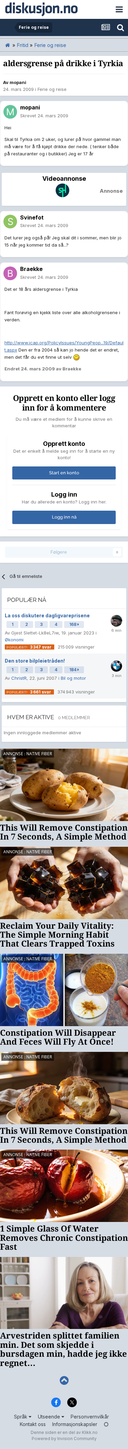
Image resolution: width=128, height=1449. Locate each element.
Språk (21, 1417)
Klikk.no (90, 1432)
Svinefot (32, 217)
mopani (18, 82)
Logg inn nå (64, 517)
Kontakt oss (33, 1424)
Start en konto (64, 472)
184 (73, 669)
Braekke (31, 268)
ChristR (19, 678)
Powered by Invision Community (64, 1438)
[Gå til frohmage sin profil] (116, 621)
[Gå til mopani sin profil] (10, 112)
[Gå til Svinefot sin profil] (10, 221)
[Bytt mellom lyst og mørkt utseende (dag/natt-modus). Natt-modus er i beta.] (106, 1424)
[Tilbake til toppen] (64, 1380)
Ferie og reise (52, 89)
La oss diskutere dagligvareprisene (47, 615)
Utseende (49, 1417)
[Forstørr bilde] (76, 357)
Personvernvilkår (90, 1417)
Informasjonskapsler (74, 1424)
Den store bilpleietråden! (35, 661)
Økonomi (14, 639)
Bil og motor (73, 678)
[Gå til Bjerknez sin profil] (116, 666)
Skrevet (44, 115)
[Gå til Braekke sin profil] (10, 273)
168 (73, 624)
